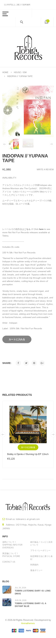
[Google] (42, 363)
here (41, 229)
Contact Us (8, 562)
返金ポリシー (36, 570)
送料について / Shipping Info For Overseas (12, 545)
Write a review (45, 169)
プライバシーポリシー (40, 550)
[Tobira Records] (28, 47)
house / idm (20, 72)
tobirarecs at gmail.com (28, 519)
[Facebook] (18, 363)
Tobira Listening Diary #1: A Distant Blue (30, 604)
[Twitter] (26, 363)
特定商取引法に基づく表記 (41, 557)
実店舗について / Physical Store (11, 554)
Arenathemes (28, 623)
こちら (27, 229)
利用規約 (34, 565)
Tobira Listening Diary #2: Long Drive (33, 592)
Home (5, 72)
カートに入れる (28, 447)
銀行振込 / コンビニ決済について (41, 543)
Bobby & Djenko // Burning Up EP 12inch (28, 454)
